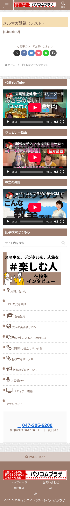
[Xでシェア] (16, 53)
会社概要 (19, 487)
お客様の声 (17, 380)
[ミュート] (56, 122)
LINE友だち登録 (16, 304)
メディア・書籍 (23, 391)
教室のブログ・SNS (24, 369)
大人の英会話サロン (24, 327)
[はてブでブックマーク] (31, 53)
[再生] (8, 122)
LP (35, 493)
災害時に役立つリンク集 (27, 348)
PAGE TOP (36, 457)
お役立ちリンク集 (22, 359)
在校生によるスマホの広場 (30, 337)
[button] (53, 53)
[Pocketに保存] (38, 53)
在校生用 (19, 316)
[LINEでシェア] (46, 53)
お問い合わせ (18, 291)
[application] (35, 107)
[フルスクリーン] (62, 122)
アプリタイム (14, 404)
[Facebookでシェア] (24, 53)
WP (51, 487)
